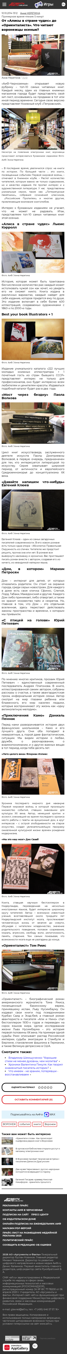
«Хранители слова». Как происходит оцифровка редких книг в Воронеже (34, 1139)
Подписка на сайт (16, 1214)
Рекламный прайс (15, 1205)
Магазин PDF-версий (17, 1228)
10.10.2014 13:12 (10, 13)
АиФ (25, 77)
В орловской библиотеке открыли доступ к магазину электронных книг (38, 1149)
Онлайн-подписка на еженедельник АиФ (32, 1223)
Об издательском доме (19, 1219)
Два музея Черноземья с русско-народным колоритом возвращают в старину (37, 1170)
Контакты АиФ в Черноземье (23, 1210)
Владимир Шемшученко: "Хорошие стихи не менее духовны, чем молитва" (31, 1059)
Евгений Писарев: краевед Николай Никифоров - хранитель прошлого (34, 1180)
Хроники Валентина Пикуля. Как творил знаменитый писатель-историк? (34, 1066)
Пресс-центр (39, 1214)
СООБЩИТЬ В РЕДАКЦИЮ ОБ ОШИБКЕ (27, 1244)
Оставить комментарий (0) (34, 1099)
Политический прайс (18, 1240)
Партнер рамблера (47, 1338)
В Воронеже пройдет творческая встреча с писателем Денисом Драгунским (37, 1160)
